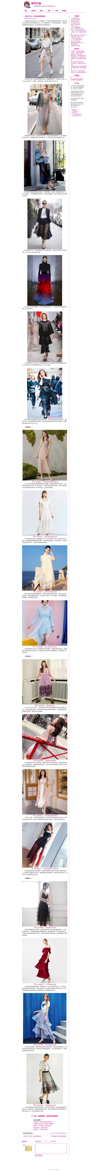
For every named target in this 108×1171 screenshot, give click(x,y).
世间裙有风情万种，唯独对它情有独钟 (43, 1124)
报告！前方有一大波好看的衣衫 (33, 1136)
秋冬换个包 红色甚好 (75, 24)
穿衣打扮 (36, 3)
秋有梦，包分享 (74, 26)
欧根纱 (30, 595)
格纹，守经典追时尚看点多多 (77, 29)
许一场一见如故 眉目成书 (76, 39)
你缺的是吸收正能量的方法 (77, 42)
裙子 (54, 1133)
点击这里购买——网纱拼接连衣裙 (46, 705)
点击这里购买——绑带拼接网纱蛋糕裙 (46, 1045)
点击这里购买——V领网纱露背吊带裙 (46, 927)
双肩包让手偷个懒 (75, 21)
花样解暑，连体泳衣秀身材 (59, 1136)
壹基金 (64, 10)
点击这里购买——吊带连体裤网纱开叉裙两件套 (46, 868)
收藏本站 (74, 109)
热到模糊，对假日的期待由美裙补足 (42, 1122)
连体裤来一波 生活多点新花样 (77, 51)
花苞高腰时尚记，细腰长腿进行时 (78, 57)
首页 (26, 10)
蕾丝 (47, 485)
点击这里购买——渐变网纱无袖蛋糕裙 (46, 760)
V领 (29, 648)
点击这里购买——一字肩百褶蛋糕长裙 (46, 984)
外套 (61, 194)
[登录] (51, 1141)
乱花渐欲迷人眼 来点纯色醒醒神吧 (78, 66)
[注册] (54, 1141)
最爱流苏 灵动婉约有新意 (76, 54)
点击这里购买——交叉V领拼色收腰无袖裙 (46, 815)
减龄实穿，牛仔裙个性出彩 (40, 1129)
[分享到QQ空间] (30, 1133)
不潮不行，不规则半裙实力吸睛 (78, 52)
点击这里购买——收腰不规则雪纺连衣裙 (46, 646)
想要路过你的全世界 (75, 45)
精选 (41, 10)
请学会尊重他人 (74, 44)
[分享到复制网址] (33, 1133)
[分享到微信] (26, 1133)
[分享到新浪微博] (31, 1133)
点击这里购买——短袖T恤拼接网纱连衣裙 (46, 536)
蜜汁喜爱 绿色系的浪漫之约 (77, 61)
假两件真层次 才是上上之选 (77, 36)
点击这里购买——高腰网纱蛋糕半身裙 (46, 1105)
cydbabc (81, 94)
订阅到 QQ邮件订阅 (76, 115)
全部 (49, 10)
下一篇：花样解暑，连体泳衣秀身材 (44, 1116)
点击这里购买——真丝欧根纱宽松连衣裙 (46, 591)
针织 (27, 365)
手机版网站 (74, 111)
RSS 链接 (74, 112)
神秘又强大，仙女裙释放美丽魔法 (35, 16)
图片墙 (34, 10)
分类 (56, 10)
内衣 (49, 819)
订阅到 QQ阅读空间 (76, 114)
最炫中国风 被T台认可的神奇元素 (78, 35)
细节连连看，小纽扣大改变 (40, 1127)
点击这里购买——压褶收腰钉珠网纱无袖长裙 (46, 481)
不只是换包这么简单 (75, 22)
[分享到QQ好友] (28, 1133)
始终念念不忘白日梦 (75, 41)
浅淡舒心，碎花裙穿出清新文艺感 (42, 1125)
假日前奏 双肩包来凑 (75, 19)
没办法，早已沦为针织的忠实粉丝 (78, 30)
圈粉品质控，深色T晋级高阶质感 (78, 55)
